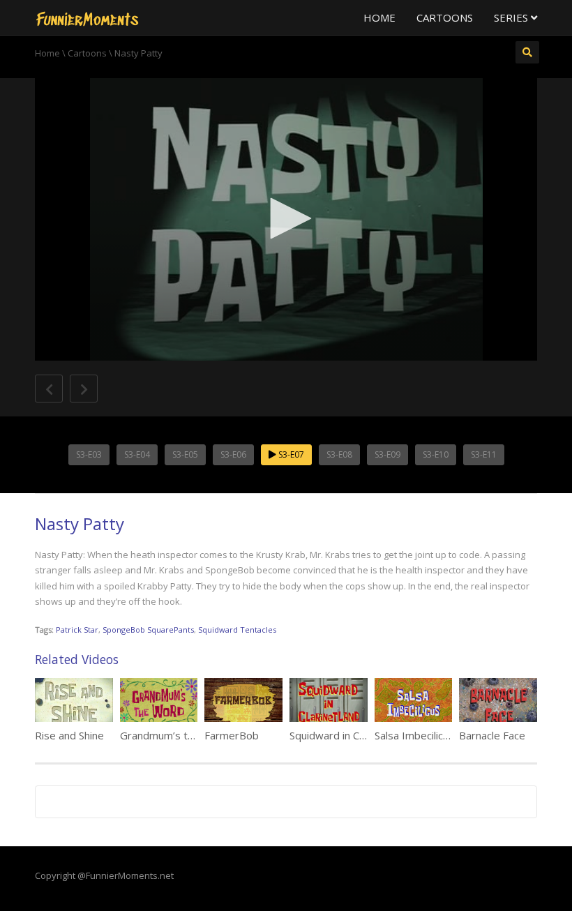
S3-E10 (436, 454)
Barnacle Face (492, 735)
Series (512, 17)
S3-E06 (233, 454)
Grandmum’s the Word (174, 735)
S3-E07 (290, 454)
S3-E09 (387, 454)
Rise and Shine (69, 735)
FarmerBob (231, 735)
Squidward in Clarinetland (349, 735)
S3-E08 (339, 454)
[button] (286, 218)
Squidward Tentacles (237, 629)
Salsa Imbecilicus (414, 735)
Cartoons (444, 17)
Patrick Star (77, 629)
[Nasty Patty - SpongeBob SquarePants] (87, 17)
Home (379, 17)
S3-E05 (185, 454)
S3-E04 (137, 454)
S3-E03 (89, 454)
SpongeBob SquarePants (148, 629)
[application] (286, 219)
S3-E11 (484, 454)
